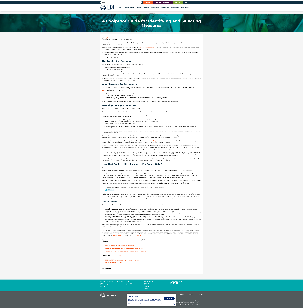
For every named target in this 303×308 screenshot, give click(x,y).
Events (120, 7)
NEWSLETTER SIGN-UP (163, 2)
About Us (146, 283)
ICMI (127, 281)
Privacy (191, 294)
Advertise (146, 286)
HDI (101, 283)
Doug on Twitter (117, 235)
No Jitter (102, 286)
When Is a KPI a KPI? (111, 259)
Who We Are (185, 7)
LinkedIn (138, 235)
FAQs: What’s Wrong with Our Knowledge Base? (119, 245)
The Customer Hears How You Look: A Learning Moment (122, 260)
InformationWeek (105, 285)
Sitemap (146, 288)
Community (175, 7)
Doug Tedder (107, 38)
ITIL (103, 90)
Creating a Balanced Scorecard (114, 262)
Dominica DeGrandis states (147, 47)
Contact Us (147, 285)
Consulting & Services (151, 7)
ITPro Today (129, 283)
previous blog (152, 141)
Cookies (181, 294)
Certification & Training (133, 7)
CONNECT (178, 2)
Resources (165, 7)
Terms (201, 294)
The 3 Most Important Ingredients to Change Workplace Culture (124, 248)
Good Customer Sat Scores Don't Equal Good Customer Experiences (125, 251)
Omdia (128, 285)
